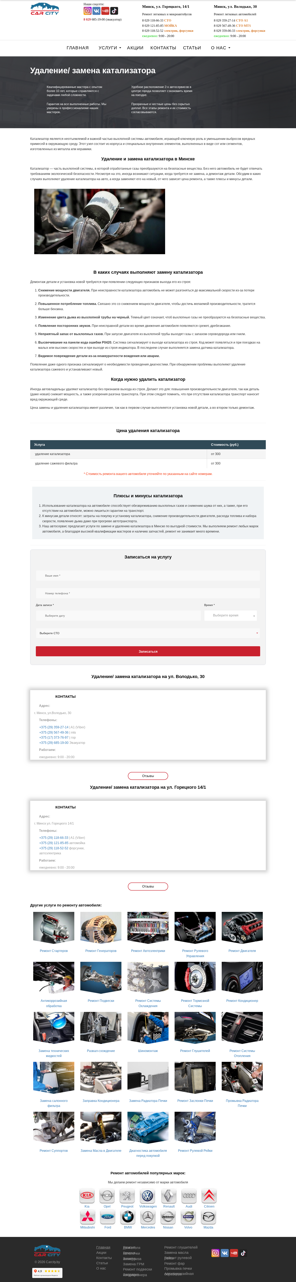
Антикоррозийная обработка (179, 1274)
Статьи (192, 47)
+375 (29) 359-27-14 (53, 727)
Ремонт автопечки (131, 1253)
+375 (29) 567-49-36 (53, 732)
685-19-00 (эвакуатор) (102, 19)
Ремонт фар (174, 1263)
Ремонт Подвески (101, 1000)
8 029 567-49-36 (232, 25)
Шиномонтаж (148, 1051)
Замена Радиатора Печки (148, 1100)
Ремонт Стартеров (54, 951)
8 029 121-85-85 (159, 25)
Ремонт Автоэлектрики (148, 951)
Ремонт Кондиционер (242, 1000)
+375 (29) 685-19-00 (53, 742)
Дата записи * (45, 605)
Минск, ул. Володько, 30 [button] (235, 6)
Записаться (148, 651)
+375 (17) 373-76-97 (53, 737)
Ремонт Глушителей (195, 1051)
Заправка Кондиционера (101, 1100)
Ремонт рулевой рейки (178, 1258)
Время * (209, 605)
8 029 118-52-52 (167, 30)
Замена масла (176, 1253)
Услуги (108, 47)
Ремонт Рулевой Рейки (195, 1150)
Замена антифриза (132, 1259)
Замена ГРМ (133, 1264)
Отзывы (148, 776)
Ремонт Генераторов (101, 951)
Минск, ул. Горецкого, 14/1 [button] (165, 6)
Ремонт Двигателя (242, 951)
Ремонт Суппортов (54, 1150)
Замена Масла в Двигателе (101, 1150)
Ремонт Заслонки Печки (195, 1100)
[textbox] (230, 615)
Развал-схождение (101, 1051)
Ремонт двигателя (131, 1247)
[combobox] (230, 615)
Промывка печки (178, 1269)
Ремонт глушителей (181, 1247)
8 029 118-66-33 (156, 20)
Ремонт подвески (137, 1269)
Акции (135, 47)
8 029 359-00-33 (239, 30)
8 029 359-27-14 (231, 20)
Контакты (163, 47)
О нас (218, 47)
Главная (78, 47)
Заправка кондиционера (135, 1275)
